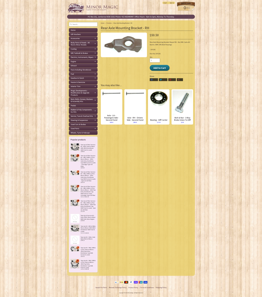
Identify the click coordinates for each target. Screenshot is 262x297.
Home (73, 30)
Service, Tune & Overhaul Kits (82, 116)
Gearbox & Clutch (77, 78)
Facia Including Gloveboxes (81, 70)
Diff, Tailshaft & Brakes (79, 53)
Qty (151, 57)
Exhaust (74, 65)
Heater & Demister (78, 82)
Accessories (75, 38)
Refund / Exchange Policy (117, 287)
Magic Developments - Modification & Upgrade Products (80, 92)
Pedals (73, 105)
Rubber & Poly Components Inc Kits (81, 110)
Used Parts (75, 128)
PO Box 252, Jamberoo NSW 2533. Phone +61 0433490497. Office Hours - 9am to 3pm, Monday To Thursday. (131, 16)
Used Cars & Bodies (78, 124)
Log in (165, 2)
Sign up (172, 2)
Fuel (72, 74)
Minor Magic (130, 293)
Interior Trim (75, 86)
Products (109, 23)
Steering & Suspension (79, 120)
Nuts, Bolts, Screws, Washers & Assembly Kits (82, 100)
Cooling (74, 49)
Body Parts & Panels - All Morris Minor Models (80, 43)
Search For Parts (101, 287)
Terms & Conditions (147, 287)
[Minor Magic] (93, 7)
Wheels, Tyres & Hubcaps (80, 133)
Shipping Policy (161, 287)
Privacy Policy (133, 287)
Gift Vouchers (76, 34)
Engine (73, 61)
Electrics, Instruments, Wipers (82, 57)
